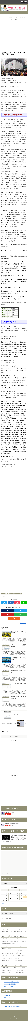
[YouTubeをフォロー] (7, 614)
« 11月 (2, 904)
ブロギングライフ (8, 986)
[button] (25, 918)
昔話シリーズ (5, 596)
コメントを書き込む (14, 736)
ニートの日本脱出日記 (10, 984)
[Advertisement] (14, 35)
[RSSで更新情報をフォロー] (14, 618)
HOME (14, 1016)
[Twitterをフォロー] (20, 610)
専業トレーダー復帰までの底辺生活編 (10, 593)
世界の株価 (7, 997)
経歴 (20, 593)
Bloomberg (7, 995)
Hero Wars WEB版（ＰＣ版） (11, 982)
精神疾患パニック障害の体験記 (12, 1006)
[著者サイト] (7, 610)
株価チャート (4, 873)
